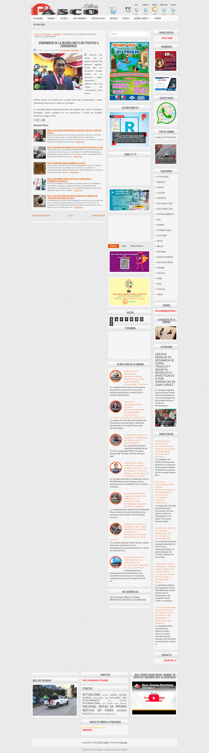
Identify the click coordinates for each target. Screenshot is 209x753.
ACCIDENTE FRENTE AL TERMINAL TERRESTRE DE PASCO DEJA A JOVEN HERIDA (165, 533)
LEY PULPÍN (162, 235)
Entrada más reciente (41, 215)
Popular (113, 246)
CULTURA (161, 193)
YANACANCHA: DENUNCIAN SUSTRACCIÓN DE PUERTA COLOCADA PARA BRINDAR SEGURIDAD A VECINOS (165, 449)
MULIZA (160, 246)
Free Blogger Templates (102, 750)
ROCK (159, 284)
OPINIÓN (158, 18)
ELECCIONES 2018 (165, 209)
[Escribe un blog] (37, 119)
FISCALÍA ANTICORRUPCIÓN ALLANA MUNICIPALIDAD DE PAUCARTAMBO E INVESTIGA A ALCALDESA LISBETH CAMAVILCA (127, 409)
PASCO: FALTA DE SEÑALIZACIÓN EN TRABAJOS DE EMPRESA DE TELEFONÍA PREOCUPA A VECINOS (72, 197)
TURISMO (51, 18)
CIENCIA (160, 187)
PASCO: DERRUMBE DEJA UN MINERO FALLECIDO (66, 163)
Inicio (71, 215)
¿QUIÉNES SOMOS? (142, 18)
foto (159, 219)
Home (36, 34)
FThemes (123, 750)
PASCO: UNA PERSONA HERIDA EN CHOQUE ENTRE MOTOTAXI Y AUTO (75, 147)
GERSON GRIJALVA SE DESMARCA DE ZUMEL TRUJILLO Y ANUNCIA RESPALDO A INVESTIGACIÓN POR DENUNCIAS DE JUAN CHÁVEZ (128, 532)
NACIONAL (56, 34)
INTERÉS (65, 18)
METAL (160, 241)
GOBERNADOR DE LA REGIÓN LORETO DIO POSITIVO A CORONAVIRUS (69, 44)
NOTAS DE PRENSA (165, 257)
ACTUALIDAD (38, 18)
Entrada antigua (98, 215)
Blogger (123, 742)
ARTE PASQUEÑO (80, 18)
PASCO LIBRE (102, 742)
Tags (124, 246)
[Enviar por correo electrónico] (34, 119)
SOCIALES (161, 289)
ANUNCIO (161, 182)
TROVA (160, 294)
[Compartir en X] (40, 119)
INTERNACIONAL (39, 24)
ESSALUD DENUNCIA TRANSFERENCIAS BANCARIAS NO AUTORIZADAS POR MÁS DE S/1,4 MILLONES (136, 563)
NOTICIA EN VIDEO (98, 18)
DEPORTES (114, 18)
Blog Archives (137, 246)
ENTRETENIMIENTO (165, 214)
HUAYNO (160, 225)
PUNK (159, 278)
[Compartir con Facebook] (43, 119)
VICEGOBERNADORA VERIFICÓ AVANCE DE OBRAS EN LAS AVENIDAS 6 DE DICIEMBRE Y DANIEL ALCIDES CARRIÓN (165, 615)
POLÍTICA (125, 18)
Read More (80, 142)
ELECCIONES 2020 (165, 203)
